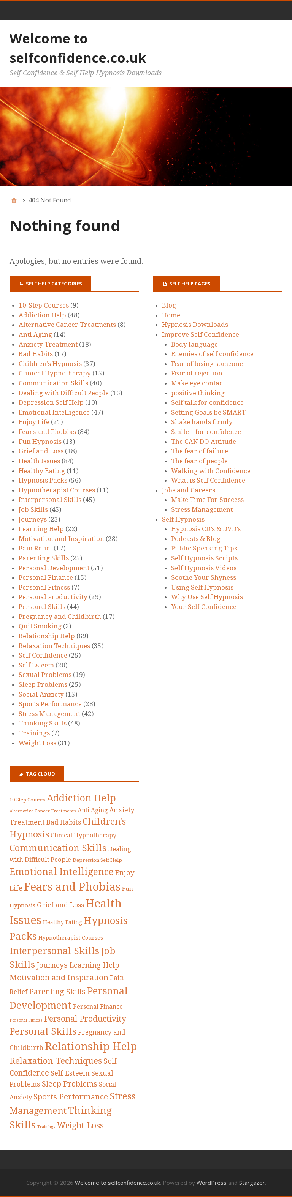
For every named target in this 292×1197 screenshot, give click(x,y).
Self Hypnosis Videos (203, 568)
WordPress (212, 1182)
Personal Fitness (44, 587)
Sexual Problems (45, 674)
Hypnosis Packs (43, 480)
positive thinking (198, 393)
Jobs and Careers (188, 490)
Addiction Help (42, 315)
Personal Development (54, 568)
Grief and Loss (41, 451)
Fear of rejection (196, 373)
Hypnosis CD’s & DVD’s (206, 529)
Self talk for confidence (207, 402)
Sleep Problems (43, 684)
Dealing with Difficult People (64, 393)
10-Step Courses (44, 305)
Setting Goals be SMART (208, 412)
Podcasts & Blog (196, 539)
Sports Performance (50, 704)
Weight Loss (37, 743)
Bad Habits (36, 354)
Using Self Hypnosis (202, 587)
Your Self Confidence (203, 606)
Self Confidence (43, 655)
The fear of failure (199, 451)
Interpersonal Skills (50, 499)
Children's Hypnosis (50, 363)
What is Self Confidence (208, 480)
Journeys (33, 519)
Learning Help (41, 529)
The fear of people (199, 461)
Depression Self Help (51, 402)
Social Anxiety (41, 694)
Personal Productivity (53, 597)
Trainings (34, 733)
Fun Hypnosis (40, 441)
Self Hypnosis (183, 519)
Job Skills (33, 509)
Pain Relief (35, 548)
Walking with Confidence (211, 471)
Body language (194, 344)
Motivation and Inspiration (61, 539)
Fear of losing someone (207, 363)
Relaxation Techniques (54, 646)
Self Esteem (36, 665)
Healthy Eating (42, 471)
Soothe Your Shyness (203, 577)
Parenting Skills (44, 558)
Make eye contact (198, 383)
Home (171, 315)
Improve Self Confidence (200, 334)
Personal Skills (42, 606)
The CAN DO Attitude (203, 441)
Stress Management (49, 714)
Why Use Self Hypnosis (207, 597)
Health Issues (39, 461)
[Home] (14, 200)
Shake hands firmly (202, 422)
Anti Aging (35, 334)
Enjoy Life (34, 422)
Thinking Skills (43, 723)
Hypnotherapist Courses (57, 490)
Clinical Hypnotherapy (55, 373)
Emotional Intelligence (54, 412)
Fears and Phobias (47, 431)
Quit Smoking (40, 626)
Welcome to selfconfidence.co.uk (117, 1182)
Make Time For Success (207, 499)
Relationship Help (47, 636)
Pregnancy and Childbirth (60, 616)
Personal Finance (46, 577)
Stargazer (252, 1182)
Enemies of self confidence (212, 354)
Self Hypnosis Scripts (204, 558)
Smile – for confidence (206, 431)
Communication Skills (53, 383)
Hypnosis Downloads (195, 324)
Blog (169, 305)
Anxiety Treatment (48, 344)
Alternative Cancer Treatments (67, 324)
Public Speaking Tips (204, 548)
